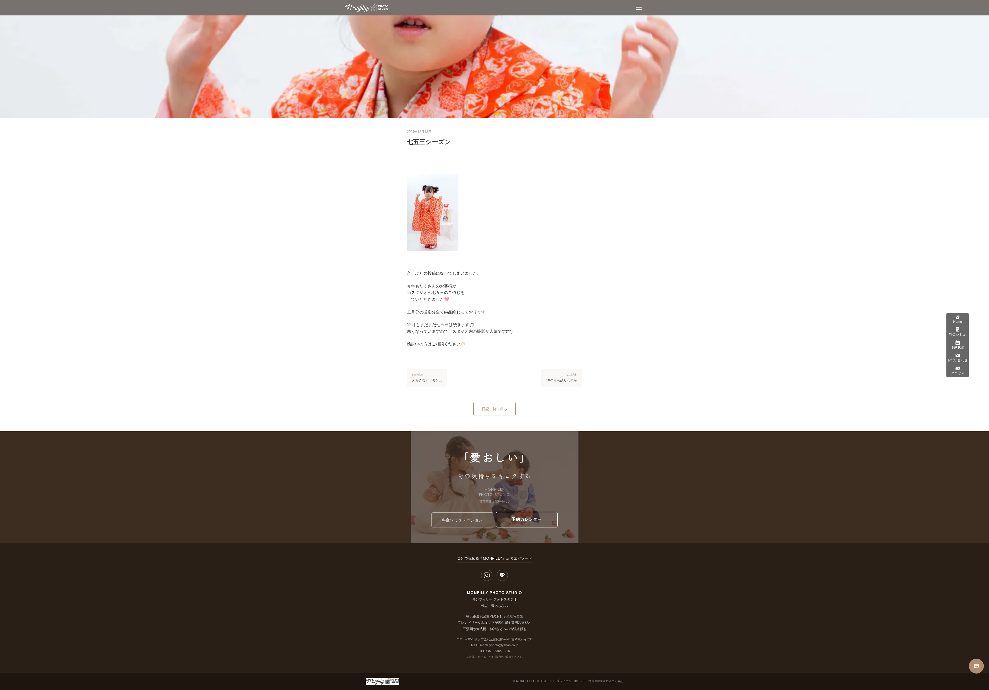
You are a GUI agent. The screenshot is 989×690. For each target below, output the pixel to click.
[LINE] (502, 575)
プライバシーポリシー (571, 681)
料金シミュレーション (462, 520)
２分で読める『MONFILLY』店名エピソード (494, 558)
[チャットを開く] (976, 666)
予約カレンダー (526, 519)
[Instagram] (486, 575)
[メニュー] (639, 8)
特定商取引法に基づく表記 (606, 681)
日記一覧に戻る (494, 409)
